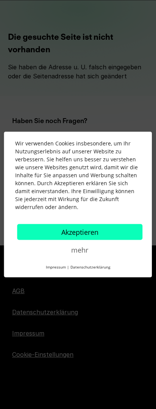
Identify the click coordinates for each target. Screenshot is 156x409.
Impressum (56, 267)
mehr (79, 249)
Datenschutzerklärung (90, 267)
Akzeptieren (79, 232)
